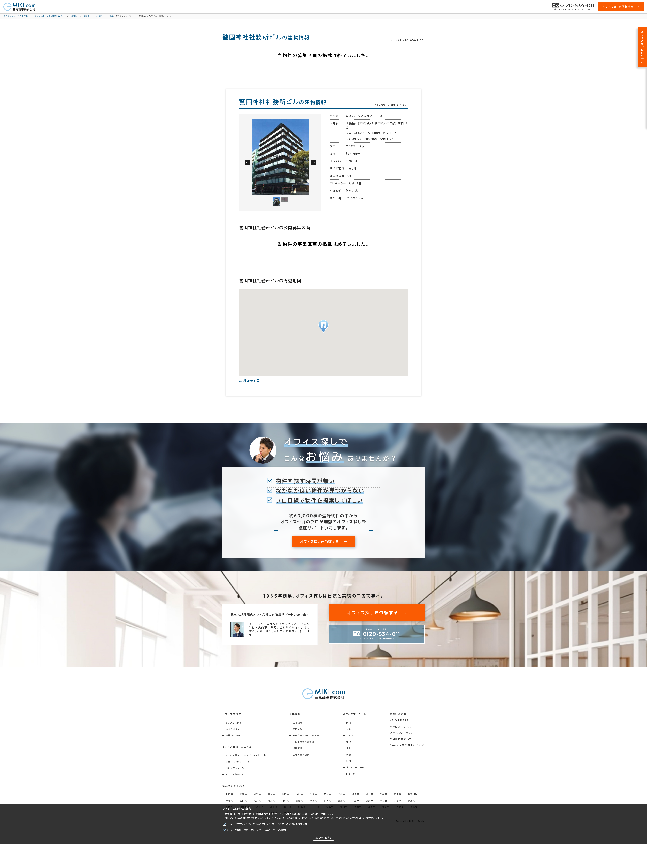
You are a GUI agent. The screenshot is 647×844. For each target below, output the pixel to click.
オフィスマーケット (354, 714)
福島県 (313, 794)
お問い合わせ (398, 714)
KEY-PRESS (399, 720)
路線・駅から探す (235, 735)
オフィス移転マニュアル (237, 747)
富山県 (243, 801)
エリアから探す (234, 723)
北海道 (229, 794)
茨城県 (327, 794)
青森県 (243, 794)
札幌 (348, 742)
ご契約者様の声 (301, 755)
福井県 (271, 801)
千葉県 (383, 794)
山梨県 (285, 801)
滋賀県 (369, 801)
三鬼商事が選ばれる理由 (306, 735)
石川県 (257, 801)
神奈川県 (413, 794)
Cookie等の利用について (253, 818)
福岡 (348, 761)
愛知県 (341, 801)
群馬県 (355, 794)
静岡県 (327, 801)
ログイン (350, 774)
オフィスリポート (355, 767)
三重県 (355, 801)
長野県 (299, 801)
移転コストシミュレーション (240, 762)
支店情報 (298, 729)
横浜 (348, 755)
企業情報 (295, 714)
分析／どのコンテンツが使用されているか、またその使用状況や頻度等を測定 (267, 824)
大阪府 (397, 801)
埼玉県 (369, 794)
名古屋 (349, 735)
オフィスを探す (231, 714)
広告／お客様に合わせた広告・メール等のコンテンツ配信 (256, 830)
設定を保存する (323, 837)
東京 (348, 723)
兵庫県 (411, 801)
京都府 (383, 801)
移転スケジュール (235, 768)
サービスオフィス (400, 727)
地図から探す (233, 729)
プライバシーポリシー (403, 733)
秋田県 (285, 794)
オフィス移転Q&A (236, 774)
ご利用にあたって (401, 739)
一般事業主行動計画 (304, 742)
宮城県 (271, 794)
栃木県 (341, 794)
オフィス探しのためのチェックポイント (246, 755)
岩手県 (257, 794)
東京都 (397, 794)
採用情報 (298, 748)
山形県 (299, 794)
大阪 (348, 729)
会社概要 (298, 723)
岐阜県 (313, 801)
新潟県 (229, 801)
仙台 (348, 748)
